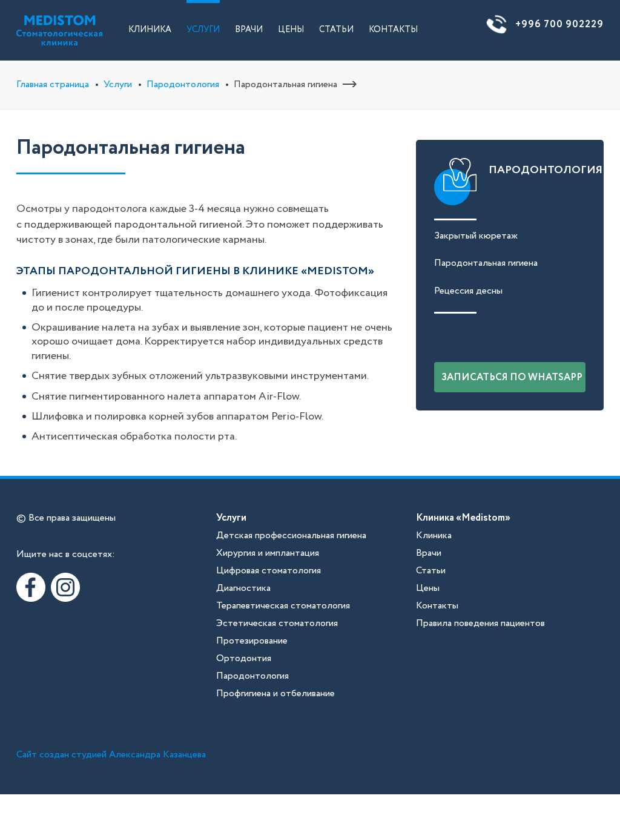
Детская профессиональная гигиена (291, 535)
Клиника (149, 30)
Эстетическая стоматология (277, 623)
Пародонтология (183, 84)
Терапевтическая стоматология (283, 606)
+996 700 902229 (559, 24)
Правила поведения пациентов (480, 623)
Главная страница (52, 84)
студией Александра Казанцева (138, 755)
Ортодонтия (243, 658)
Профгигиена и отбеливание (275, 693)
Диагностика (243, 588)
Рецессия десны (468, 291)
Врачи (249, 30)
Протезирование (252, 641)
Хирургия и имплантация (267, 553)
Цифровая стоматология (268, 571)
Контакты (393, 30)
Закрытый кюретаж (476, 236)
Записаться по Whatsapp (511, 377)
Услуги (203, 30)
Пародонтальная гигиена (486, 263)
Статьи (336, 30)
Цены (291, 30)
